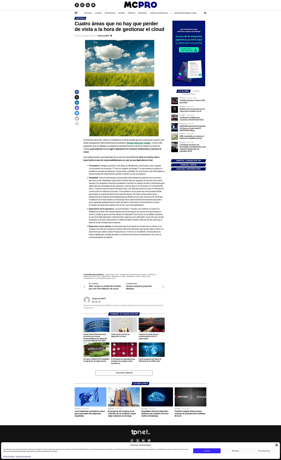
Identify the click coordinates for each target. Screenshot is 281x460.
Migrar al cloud (134, 276)
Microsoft (139, 143)
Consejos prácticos (92, 276)
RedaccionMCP (103, 36)
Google (147, 143)
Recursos (142, 13)
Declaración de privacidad (23, 456)
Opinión (121, 13)
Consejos (152, 274)
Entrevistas (110, 13)
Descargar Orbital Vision (185, 13)
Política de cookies (8, 456)
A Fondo (98, 13)
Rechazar (235, 451)
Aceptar (207, 451)
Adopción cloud (112, 274)
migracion (107, 276)
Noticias (88, 13)
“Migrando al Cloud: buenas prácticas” (99, 278)
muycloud (146, 276)
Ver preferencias (264, 451)
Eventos (131, 13)
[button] (277, 445)
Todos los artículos (159, 13)
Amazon (130, 143)
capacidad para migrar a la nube (133, 274)
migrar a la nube (119, 276)
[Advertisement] (124, 256)
